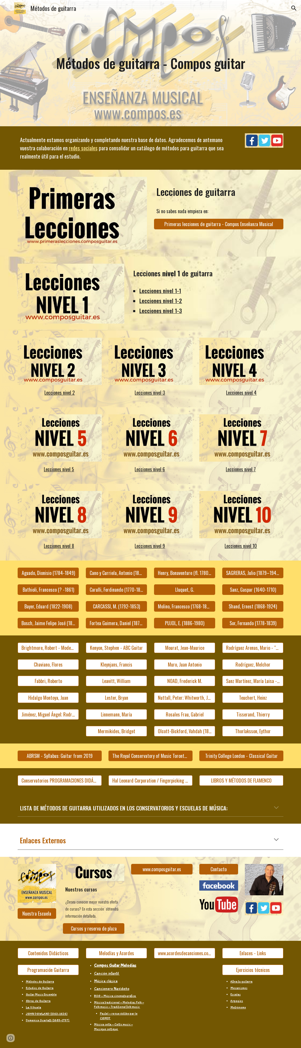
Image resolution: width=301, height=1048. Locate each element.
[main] (151, 63)
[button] (7, 8)
